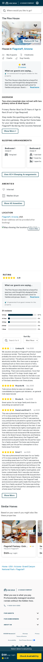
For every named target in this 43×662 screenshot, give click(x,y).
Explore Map (33, 229)
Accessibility (12, 640)
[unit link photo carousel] (19, 531)
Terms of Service (21, 636)
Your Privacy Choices (25, 640)
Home (4, 566)
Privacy (37, 633)
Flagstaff (17, 48)
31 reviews (22, 67)
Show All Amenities (13, 203)
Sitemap (25, 633)
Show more (9, 131)
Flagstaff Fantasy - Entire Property (16, 546)
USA (11, 566)
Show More (9, 495)
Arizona (28, 48)
